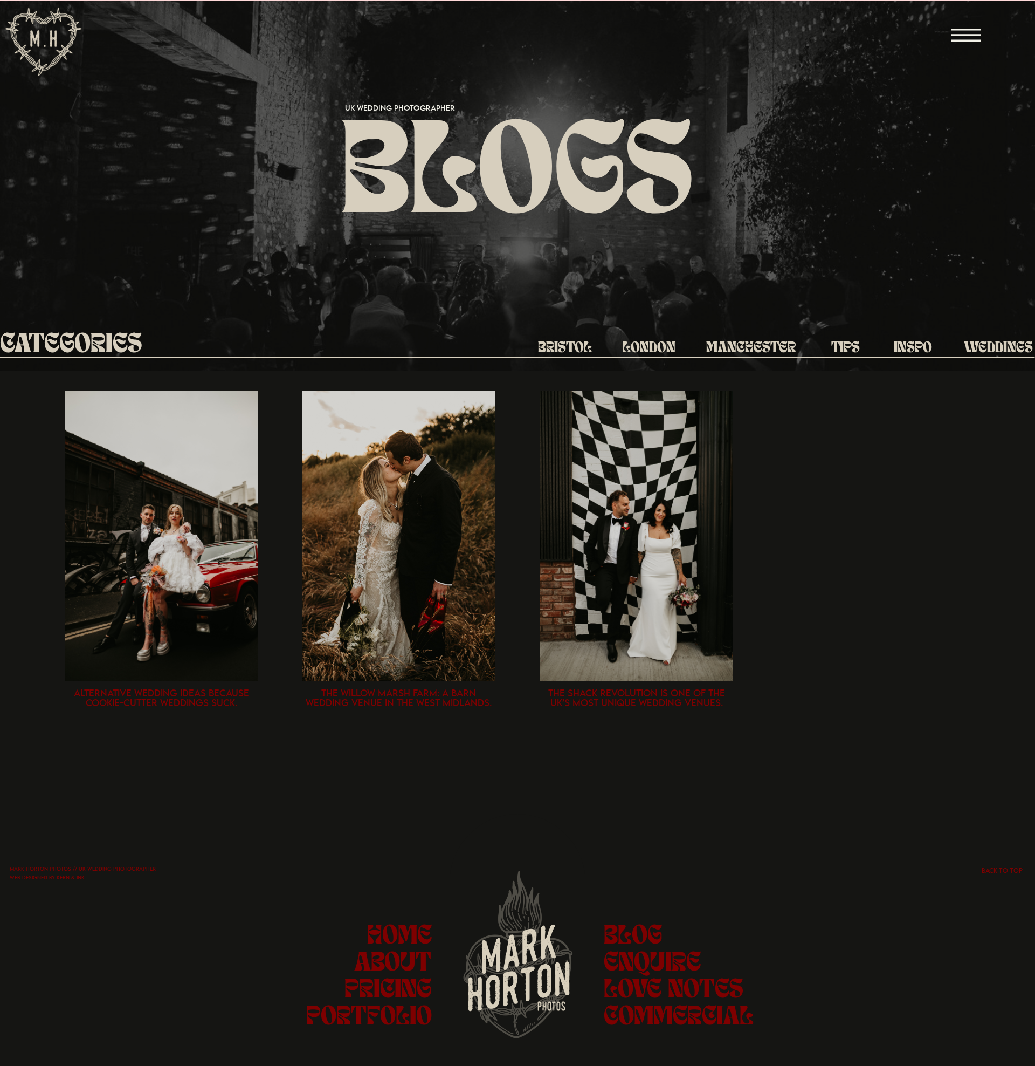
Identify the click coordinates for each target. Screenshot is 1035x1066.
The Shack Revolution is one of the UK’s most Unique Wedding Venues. (636, 698)
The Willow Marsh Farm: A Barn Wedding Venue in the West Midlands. (399, 698)
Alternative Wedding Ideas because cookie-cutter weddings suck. (161, 698)
